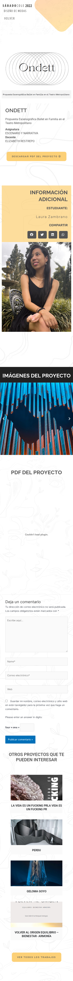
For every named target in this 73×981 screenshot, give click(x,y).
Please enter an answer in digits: (23, 717)
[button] (31, 235)
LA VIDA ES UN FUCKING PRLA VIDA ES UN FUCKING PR (36, 807)
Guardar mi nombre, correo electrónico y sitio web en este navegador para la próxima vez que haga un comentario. (36, 705)
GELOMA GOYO (36, 891)
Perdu (36, 850)
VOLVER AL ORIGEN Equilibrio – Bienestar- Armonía (36, 934)
